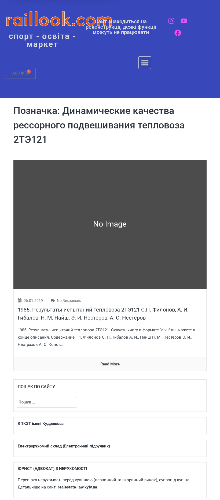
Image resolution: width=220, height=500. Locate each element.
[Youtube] (184, 21)
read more (110, 364)
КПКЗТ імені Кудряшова (41, 423)
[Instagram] (171, 21)
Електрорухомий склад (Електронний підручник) (64, 446)
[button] (144, 62)
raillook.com (59, 19)
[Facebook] (178, 33)
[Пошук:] (47, 402)
